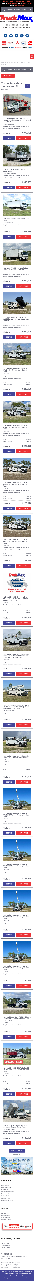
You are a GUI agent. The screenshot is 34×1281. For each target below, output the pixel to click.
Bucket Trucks (5, 1196)
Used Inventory (6, 1187)
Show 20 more (17, 1151)
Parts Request (5, 1215)
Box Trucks (4, 1189)
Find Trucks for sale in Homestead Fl (16, 62)
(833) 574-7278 (10, 1267)
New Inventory (5, 1185)
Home (3, 62)
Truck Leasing (5, 1248)
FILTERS (9, 76)
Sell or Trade (5, 1243)
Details (9, 138)
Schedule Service (6, 1217)
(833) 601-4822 (11, 1265)
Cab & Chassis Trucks (7, 1191)
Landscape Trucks (6, 1194)
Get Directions (5, 1258)
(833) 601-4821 (10, 1263)
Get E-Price (23, 138)
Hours (18, 1263)
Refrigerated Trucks (7, 1200)
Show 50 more (17, 1154)
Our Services (5, 1213)
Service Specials (6, 1219)
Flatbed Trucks (5, 1198)
